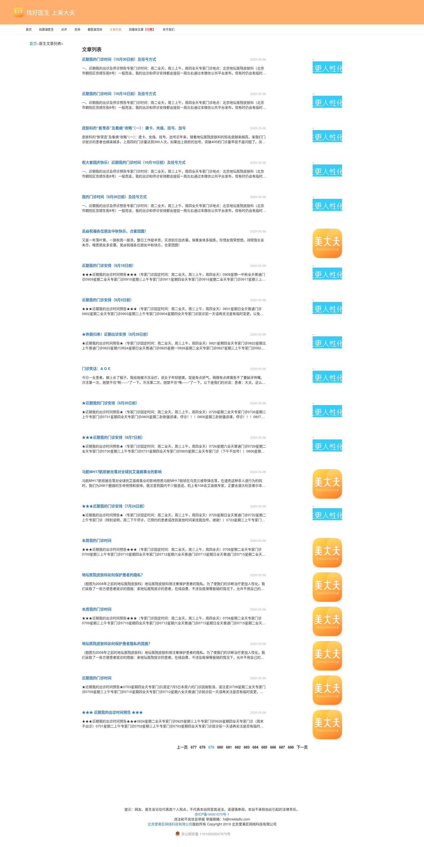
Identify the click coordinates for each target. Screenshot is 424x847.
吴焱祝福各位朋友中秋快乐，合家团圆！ (115, 231)
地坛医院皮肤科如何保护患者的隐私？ (113, 574)
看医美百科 (95, 29)
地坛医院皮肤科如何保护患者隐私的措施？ (117, 643)
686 (273, 747)
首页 (29, 29)
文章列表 (115, 29)
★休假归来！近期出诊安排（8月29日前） (116, 334)
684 (255, 747)
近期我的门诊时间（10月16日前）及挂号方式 (119, 93)
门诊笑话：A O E (96, 368)
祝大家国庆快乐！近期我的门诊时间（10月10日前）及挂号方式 (134, 162)
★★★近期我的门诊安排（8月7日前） (113, 437)
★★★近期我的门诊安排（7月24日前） (114, 506)
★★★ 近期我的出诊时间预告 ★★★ (112, 712)
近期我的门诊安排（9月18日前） (109, 265)
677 (194, 747)
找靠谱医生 (46, 29)
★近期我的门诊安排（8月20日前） (110, 403)
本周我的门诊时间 (96, 540)
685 (264, 747)
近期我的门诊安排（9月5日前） (108, 299)
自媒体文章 (142, 29)
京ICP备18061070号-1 (212, 814)
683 (247, 747)
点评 (64, 29)
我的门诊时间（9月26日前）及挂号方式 (114, 196)
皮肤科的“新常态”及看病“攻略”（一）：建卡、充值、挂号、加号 (134, 128)
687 (282, 747)
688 (291, 747)
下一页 (302, 747)
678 (202, 747)
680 (220, 747)
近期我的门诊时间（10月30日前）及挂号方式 (119, 59)
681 (229, 747)
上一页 (182, 747)
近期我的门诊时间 (96, 678)
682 (238, 747)
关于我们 (168, 29)
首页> (34, 43)
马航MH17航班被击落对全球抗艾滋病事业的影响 (122, 471)
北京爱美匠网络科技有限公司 (170, 823)
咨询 (77, 29)
